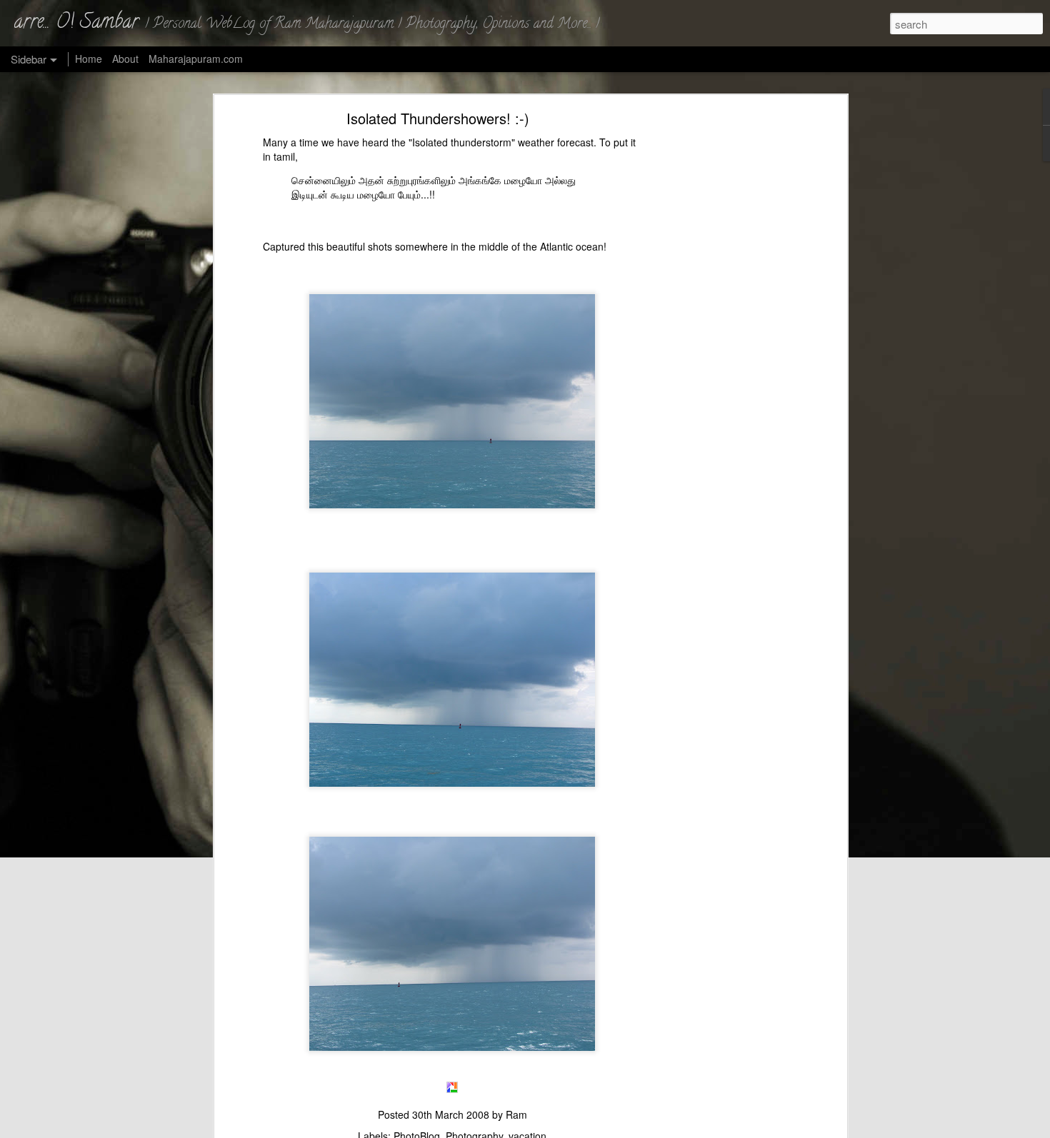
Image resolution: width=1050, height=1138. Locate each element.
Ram (516, 1114)
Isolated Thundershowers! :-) (437, 118)
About (125, 58)
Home (88, 58)
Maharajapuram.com (196, 58)
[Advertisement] (720, 340)
